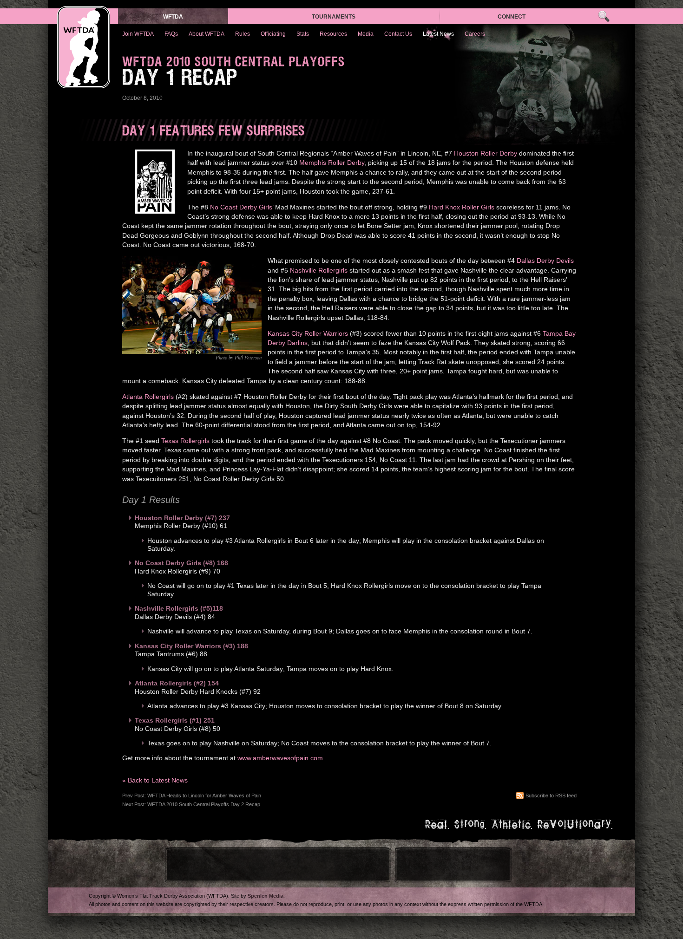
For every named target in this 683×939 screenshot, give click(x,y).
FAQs (171, 34)
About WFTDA (206, 34)
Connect (511, 16)
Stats (302, 34)
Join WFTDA (138, 34)
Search (604, 16)
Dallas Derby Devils (545, 260)
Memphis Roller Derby (331, 162)
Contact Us (398, 34)
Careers (475, 34)
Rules (242, 34)
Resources (333, 34)
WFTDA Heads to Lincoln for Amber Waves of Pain (204, 795)
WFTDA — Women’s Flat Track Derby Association (83, 47)
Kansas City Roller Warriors (308, 333)
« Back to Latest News (155, 780)
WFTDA (173, 16)
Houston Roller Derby (485, 153)
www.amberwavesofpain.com (280, 758)
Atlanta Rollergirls (148, 396)
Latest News (438, 34)
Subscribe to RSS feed (551, 795)
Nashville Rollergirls (319, 270)
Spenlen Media (265, 896)
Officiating (273, 34)
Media (366, 34)
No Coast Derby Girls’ (241, 207)
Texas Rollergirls (185, 440)
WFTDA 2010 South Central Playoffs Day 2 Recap (203, 804)
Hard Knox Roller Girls (461, 207)
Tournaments (333, 16)
